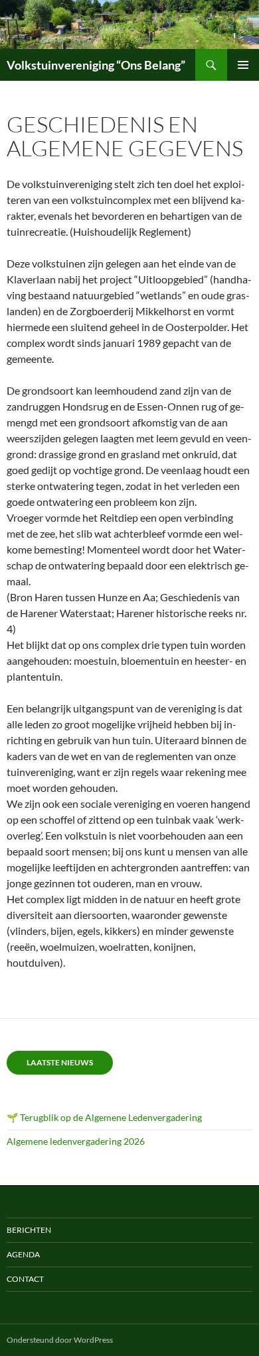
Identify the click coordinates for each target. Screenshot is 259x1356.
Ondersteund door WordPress (60, 1340)
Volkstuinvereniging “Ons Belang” (96, 65)
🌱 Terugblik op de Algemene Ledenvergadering (104, 1117)
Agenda (23, 1254)
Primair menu (243, 65)
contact (25, 1279)
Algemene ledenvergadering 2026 (76, 1141)
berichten (29, 1230)
